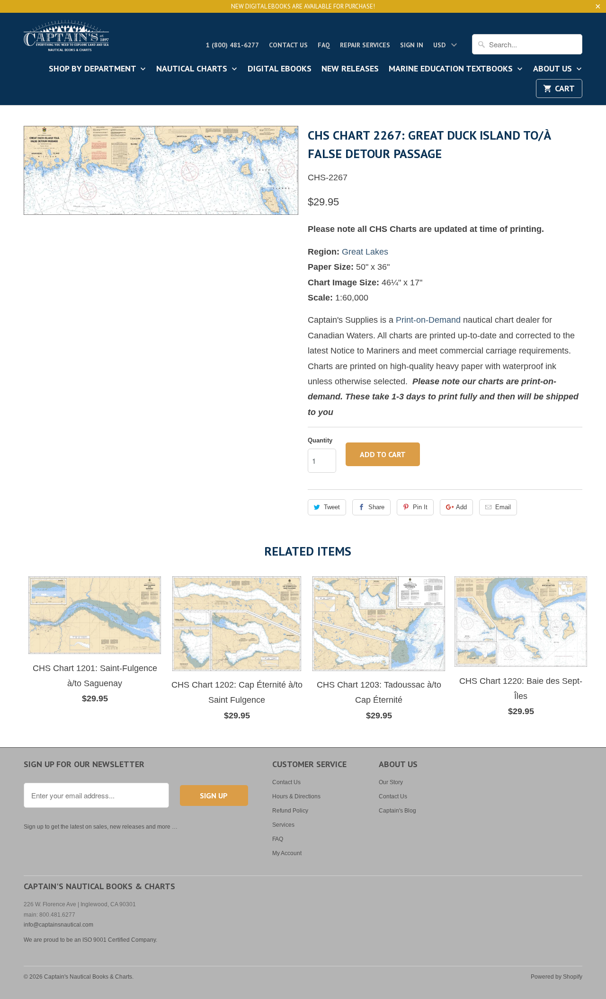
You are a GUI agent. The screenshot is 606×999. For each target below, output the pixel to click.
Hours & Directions (296, 796)
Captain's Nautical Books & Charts (88, 976)
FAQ (324, 45)
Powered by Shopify (556, 976)
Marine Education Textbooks (452, 69)
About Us (553, 69)
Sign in (411, 45)
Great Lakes (365, 251)
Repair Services (365, 45)
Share (376, 507)
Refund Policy (290, 810)
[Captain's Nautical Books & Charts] (66, 38)
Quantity (320, 440)
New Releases (350, 69)
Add (461, 507)
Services (283, 825)
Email (503, 507)
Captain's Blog (397, 810)
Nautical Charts (193, 69)
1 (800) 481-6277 (232, 45)
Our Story (391, 782)
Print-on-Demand (428, 320)
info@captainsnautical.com (58, 924)
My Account (287, 853)
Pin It (420, 507)
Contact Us (288, 45)
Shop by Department (93, 69)
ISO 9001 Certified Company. (119, 940)
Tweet (332, 507)
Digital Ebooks (280, 69)
